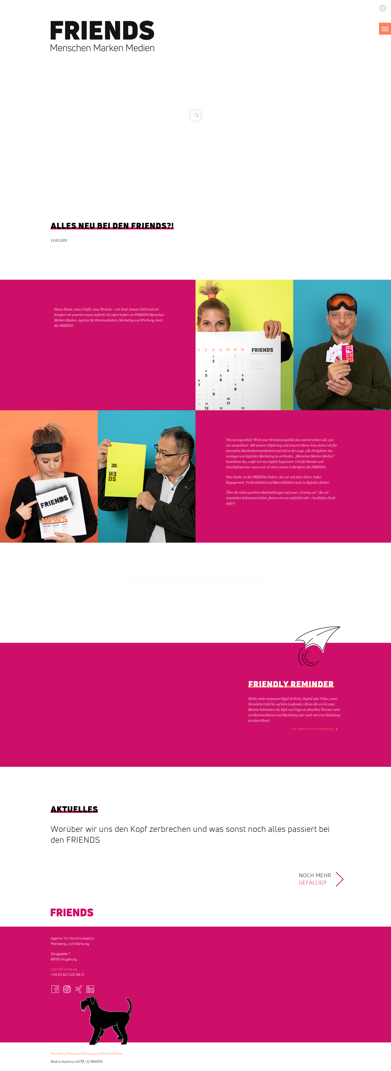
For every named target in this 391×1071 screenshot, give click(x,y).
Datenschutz (74, 1053)
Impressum (92, 1053)
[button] (385, 29)
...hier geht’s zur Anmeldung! (311, 729)
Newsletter (57, 1053)
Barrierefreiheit (112, 1053)
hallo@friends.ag (64, 969)
